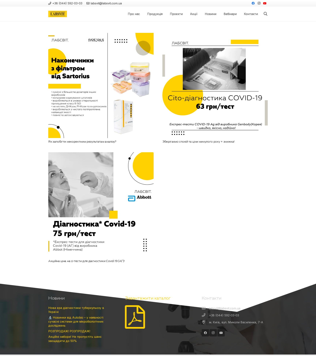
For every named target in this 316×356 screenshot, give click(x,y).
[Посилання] (57, 14)
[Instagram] (259, 3)
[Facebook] (253, 3)
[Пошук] (266, 14)
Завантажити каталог (147, 298)
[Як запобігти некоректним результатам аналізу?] (101, 35)
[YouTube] (265, 3)
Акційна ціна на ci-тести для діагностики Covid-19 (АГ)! (86, 260)
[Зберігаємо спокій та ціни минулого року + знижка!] (215, 35)
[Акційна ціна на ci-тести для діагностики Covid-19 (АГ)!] (101, 155)
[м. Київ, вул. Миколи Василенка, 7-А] (205, 322)
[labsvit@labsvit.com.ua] (205, 308)
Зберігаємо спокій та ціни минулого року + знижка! (198, 141)
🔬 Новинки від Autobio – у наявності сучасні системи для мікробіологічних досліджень (76, 322)
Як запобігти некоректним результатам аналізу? (82, 141)
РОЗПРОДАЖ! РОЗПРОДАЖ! (69, 331)
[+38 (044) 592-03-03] (205, 315)
